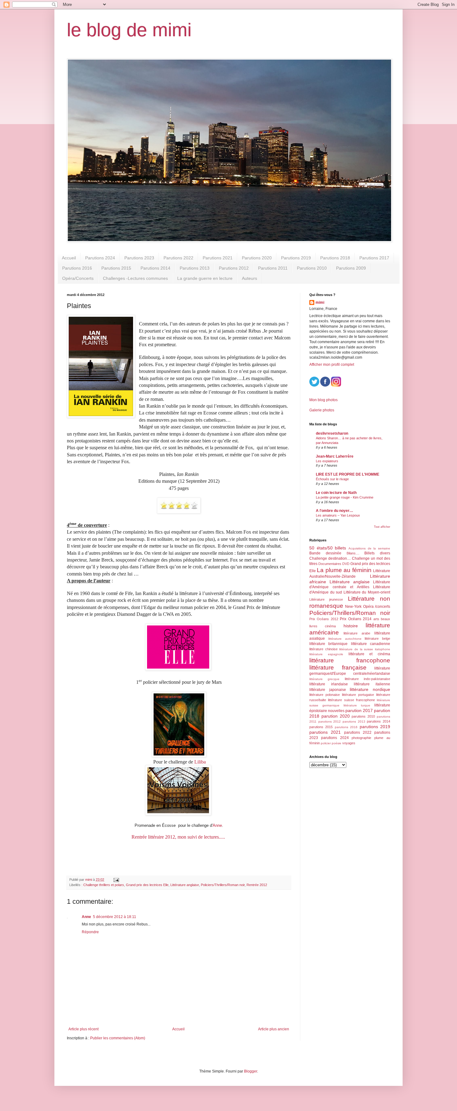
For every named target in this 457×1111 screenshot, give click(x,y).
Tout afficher (382, 526)
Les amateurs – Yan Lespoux (338, 515)
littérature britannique (328, 644)
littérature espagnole (326, 654)
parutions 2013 (354, 721)
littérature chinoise (323, 649)
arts (376, 619)
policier (326, 743)
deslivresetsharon (332, 433)
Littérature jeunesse (326, 599)
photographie (361, 738)
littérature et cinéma (369, 654)
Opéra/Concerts (78, 278)
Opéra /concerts (376, 606)
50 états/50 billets (327, 547)
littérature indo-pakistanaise (367, 679)
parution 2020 (335, 716)
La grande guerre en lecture (205, 278)
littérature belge (377, 638)
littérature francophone (349, 660)
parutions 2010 (363, 716)
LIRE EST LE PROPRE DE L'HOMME (347, 474)
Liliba (200, 761)
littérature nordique (370, 689)
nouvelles (336, 711)
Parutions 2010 (312, 268)
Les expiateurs (327, 461)
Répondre (90, 932)
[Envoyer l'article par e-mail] (116, 879)
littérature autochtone (345, 638)
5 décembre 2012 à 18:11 (114, 917)
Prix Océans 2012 (323, 619)
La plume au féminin (344, 570)
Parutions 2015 (116, 268)
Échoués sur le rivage (332, 479)
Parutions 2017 (374, 257)
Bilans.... (353, 553)
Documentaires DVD (333, 564)
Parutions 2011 (273, 268)
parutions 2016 (346, 727)
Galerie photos (321, 410)
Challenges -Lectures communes (135, 278)
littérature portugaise (358, 695)
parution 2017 (359, 710)
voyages (348, 743)
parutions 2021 (325, 732)
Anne (217, 825)
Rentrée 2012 (257, 885)
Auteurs (249, 278)
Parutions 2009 (351, 268)
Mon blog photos (323, 400)
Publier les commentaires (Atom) (117, 1038)
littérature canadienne (370, 644)
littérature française (338, 667)
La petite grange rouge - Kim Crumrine (344, 497)
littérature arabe (357, 633)
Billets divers (377, 553)
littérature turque (357, 705)
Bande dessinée (325, 553)
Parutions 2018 (335, 257)
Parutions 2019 (296, 257)
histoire (351, 625)
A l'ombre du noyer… (334, 510)
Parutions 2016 (77, 268)
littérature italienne (372, 684)
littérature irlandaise (328, 684)
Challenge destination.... (330, 558)
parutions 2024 (335, 738)
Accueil (69, 257)
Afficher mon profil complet (331, 364)
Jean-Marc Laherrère (334, 456)
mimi (320, 302)
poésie (336, 743)
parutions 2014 (378, 721)
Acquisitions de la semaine (369, 548)
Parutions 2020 (257, 257)
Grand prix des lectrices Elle (147, 885)
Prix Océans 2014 (356, 619)
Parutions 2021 (218, 257)
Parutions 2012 (234, 268)
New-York (353, 606)
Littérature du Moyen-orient (367, 592)
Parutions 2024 (100, 257)
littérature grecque (324, 679)
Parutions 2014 (155, 268)
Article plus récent (83, 1029)
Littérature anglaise (184, 885)
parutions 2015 (321, 727)
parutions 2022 (358, 732)
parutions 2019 (375, 726)
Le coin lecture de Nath (336, 493)
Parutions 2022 (178, 257)
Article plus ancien (273, 1029)
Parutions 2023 (139, 257)
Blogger (250, 1071)
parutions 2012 (329, 721)
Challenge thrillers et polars (103, 885)
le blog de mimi (129, 30)
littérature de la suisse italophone (364, 649)
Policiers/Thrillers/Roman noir (223, 885)
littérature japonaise (327, 690)
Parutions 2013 (195, 268)
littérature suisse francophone (351, 700)
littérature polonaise (324, 695)
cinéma (330, 626)
